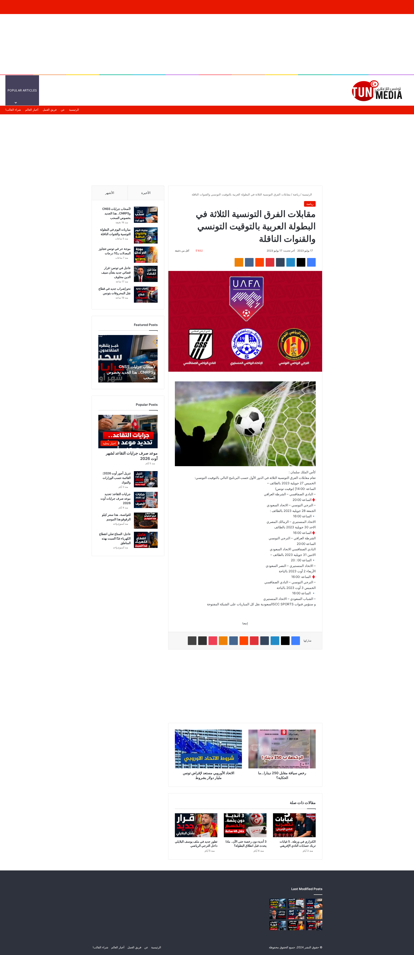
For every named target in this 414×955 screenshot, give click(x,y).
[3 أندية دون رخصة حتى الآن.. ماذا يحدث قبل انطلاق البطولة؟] (245, 825)
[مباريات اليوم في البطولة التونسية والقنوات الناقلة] (146, 235)
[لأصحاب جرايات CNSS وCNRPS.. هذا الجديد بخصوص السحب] (146, 215)
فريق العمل (49, 109)
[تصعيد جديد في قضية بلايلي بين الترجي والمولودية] (296, 925)
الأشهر (109, 193)
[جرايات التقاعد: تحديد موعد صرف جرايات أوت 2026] (146, 500)
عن (63, 109)
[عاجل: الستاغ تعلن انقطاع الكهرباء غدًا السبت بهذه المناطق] (146, 540)
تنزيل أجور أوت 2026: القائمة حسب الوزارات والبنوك (116, 477)
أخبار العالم (315, 90)
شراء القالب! (13, 109)
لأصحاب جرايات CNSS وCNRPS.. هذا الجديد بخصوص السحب (116, 213)
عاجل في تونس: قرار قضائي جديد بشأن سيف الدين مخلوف (116, 272)
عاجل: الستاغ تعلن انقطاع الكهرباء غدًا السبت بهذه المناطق (115, 538)
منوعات (269, 90)
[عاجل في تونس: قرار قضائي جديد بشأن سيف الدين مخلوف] (146, 274)
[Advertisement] (207, 44)
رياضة (296, 194)
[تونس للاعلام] (378, 90)
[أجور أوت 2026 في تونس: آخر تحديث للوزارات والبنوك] (296, 914)
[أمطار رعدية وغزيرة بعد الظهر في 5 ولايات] (278, 925)
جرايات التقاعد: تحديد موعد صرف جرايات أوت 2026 (115, 498)
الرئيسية (333, 90)
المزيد (251, 90)
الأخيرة (146, 193)
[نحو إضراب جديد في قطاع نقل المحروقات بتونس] (146, 294)
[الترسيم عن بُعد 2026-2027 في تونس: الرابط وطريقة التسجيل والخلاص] (296, 903)
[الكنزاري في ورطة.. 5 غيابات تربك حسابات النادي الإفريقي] (294, 825)
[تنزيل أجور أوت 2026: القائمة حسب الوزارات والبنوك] (146, 479)
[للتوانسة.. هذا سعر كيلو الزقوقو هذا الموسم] (146, 521)
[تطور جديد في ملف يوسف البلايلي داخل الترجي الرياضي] (196, 825)
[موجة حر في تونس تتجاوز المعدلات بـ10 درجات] (146, 255)
